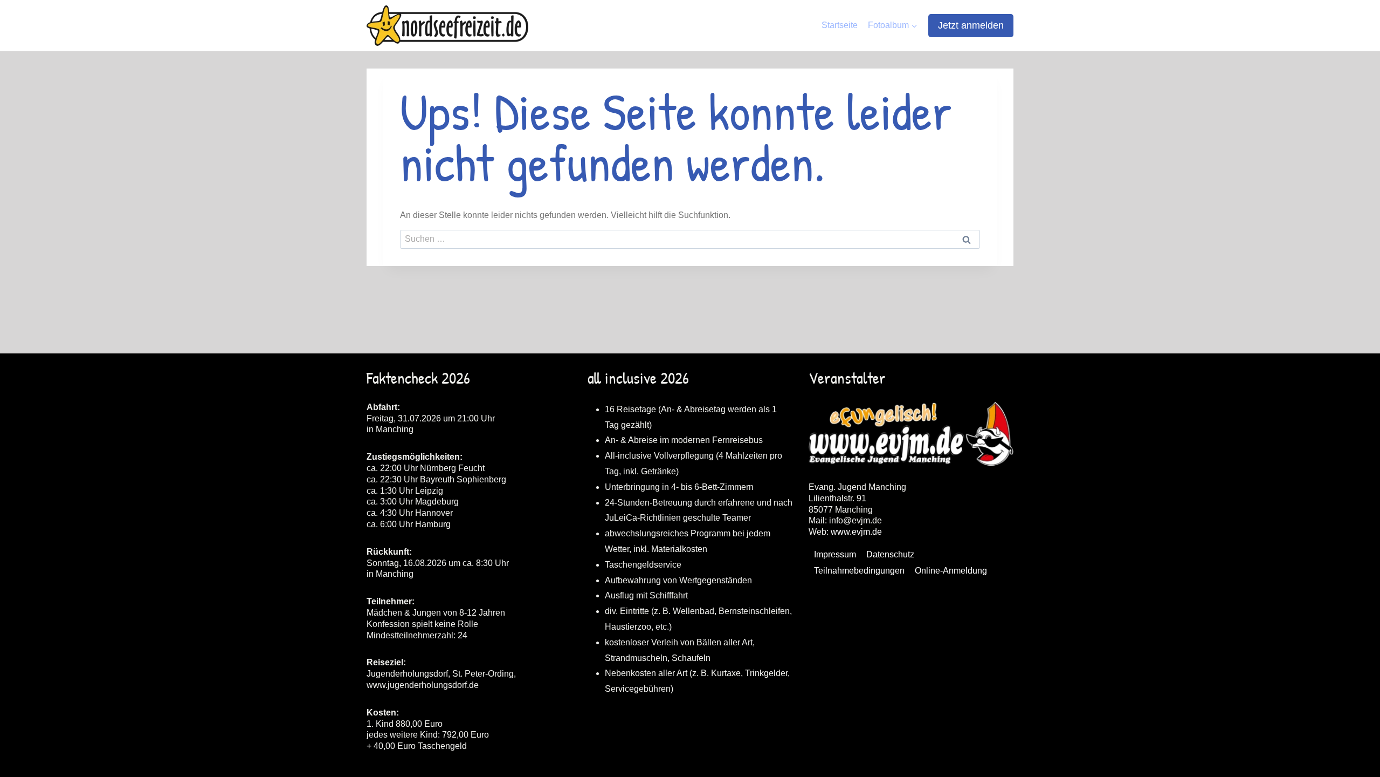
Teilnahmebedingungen (859, 570)
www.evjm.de (856, 531)
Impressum (835, 554)
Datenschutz (890, 554)
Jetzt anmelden (971, 25)
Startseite (840, 25)
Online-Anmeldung (951, 570)
